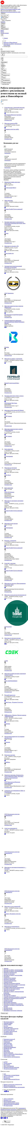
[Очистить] (3, 55)
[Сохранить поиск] (2, 59)
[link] (3, 27)
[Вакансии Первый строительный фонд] (15, 373)
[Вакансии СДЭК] (15, 652)
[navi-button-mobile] (2, 35)
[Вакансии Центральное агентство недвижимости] (15, 805)
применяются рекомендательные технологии (13, 1109)
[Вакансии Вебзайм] (15, 337)
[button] (2, 30)
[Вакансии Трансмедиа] (15, 283)
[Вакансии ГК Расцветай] (15, 613)
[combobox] (7, 51)
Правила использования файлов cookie (10, 12)
